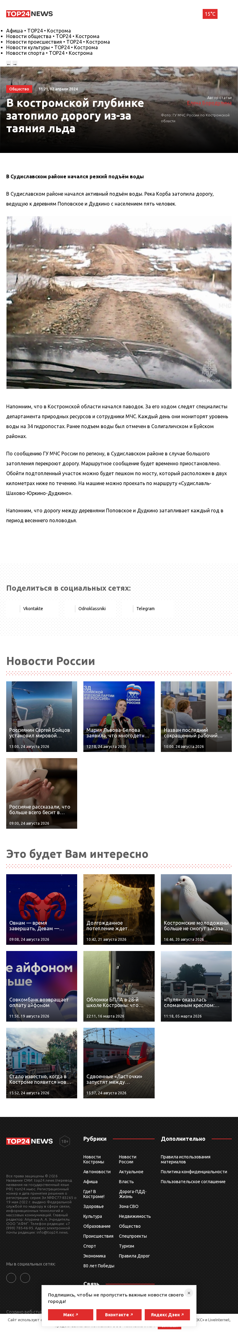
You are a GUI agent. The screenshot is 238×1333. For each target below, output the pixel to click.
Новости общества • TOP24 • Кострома (52, 36)
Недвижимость (135, 1216)
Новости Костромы (93, 1159)
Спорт (89, 1246)
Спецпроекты (133, 1236)
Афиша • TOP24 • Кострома (38, 30)
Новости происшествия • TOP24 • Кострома (58, 42)
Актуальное (131, 1171)
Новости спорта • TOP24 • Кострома (49, 53)
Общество (130, 1226)
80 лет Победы (98, 1265)
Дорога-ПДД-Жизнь (133, 1194)
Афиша (90, 1181)
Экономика (94, 1255)
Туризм (126, 1246)
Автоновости (97, 1171)
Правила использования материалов (185, 1159)
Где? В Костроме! (93, 1194)
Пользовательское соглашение (193, 1181)
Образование (97, 1226)
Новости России (127, 1159)
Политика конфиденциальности (194, 1171)
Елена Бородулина (209, 103)
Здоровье (93, 1206)
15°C (210, 14)
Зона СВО (129, 1206)
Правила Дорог (134, 1255)
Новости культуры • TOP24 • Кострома (52, 47)
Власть (126, 1181)
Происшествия (98, 1236)
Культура (92, 1216)
